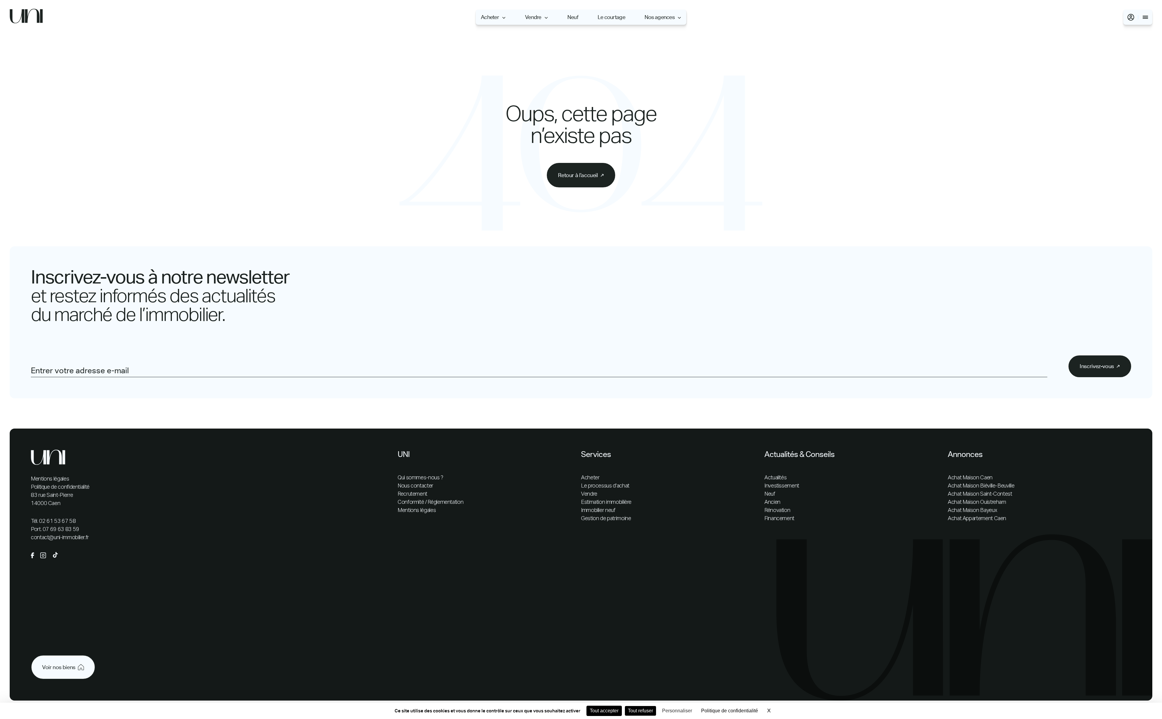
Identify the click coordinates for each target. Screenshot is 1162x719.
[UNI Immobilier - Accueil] (26, 17)
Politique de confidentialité (60, 487)
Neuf (572, 17)
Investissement (781, 486)
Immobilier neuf (598, 510)
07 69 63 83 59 (61, 529)
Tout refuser (640, 710)
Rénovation (777, 510)
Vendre (533, 17)
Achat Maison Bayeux (972, 510)
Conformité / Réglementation (430, 502)
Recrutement (412, 494)
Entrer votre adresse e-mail (80, 370)
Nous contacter (415, 486)
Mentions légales (50, 479)
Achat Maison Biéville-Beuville (981, 486)
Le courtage (611, 17)
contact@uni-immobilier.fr (60, 537)
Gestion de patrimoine (606, 518)
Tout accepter (604, 710)
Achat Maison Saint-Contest (980, 494)
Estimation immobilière (606, 502)
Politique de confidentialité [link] (729, 710)
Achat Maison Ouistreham (977, 502)
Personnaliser (677, 710)
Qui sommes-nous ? (420, 478)
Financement (779, 518)
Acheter (490, 17)
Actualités (775, 478)
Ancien (772, 502)
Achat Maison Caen (970, 478)
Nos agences (660, 17)
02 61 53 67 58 (57, 521)
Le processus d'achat (605, 486)
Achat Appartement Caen (977, 518)
